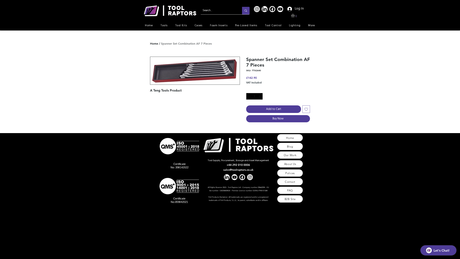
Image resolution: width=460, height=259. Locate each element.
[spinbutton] (254, 96)
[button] (295, 15)
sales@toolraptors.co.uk (238, 169)
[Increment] (260, 96)
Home (154, 43)
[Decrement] (249, 96)
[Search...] (246, 10)
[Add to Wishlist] (306, 109)
